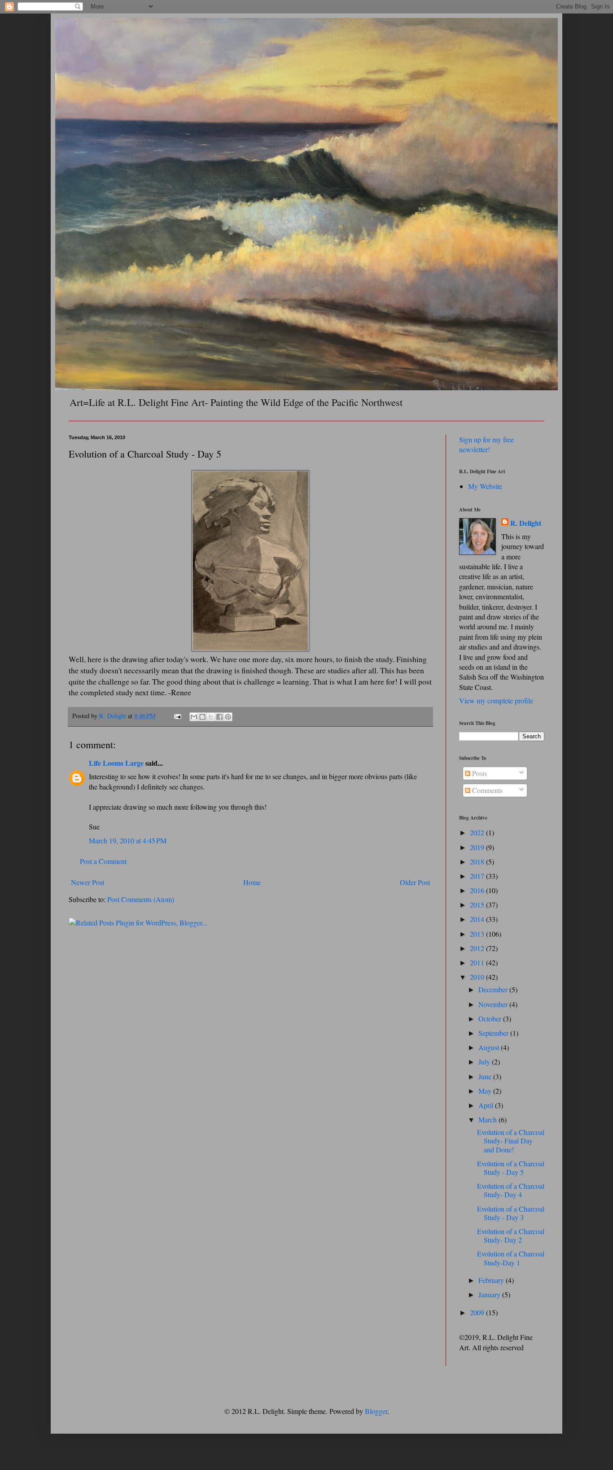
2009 (478, 1312)
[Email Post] (177, 715)
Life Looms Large (116, 763)
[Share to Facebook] (219, 716)
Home (252, 882)
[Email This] (193, 716)
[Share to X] (210, 716)
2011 (478, 962)
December (493, 989)
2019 (478, 847)
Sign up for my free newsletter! (486, 444)
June (485, 1076)
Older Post (415, 882)
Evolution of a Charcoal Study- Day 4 (510, 1190)
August (489, 1047)
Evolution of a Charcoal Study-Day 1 (510, 1258)
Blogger (376, 1411)
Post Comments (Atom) (140, 899)
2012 (478, 948)
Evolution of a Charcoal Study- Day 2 (510, 1235)
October (490, 1018)
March (488, 1119)
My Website (485, 486)
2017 (478, 876)
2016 (478, 890)
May (485, 1090)
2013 (478, 933)
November (493, 1004)
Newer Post (87, 882)
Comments (486, 790)
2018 (478, 861)
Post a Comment (103, 861)
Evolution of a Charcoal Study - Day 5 (510, 1168)
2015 (478, 904)
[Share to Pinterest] (227, 716)
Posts (478, 773)
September (494, 1033)
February (492, 1280)
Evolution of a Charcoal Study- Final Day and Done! (510, 1140)
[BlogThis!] (202, 716)
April (486, 1105)
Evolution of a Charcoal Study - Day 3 (510, 1213)
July (485, 1061)
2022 (478, 832)
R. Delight (525, 523)
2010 (478, 976)
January (490, 1294)
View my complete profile (496, 700)
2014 (478, 919)
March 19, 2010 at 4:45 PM (127, 840)
